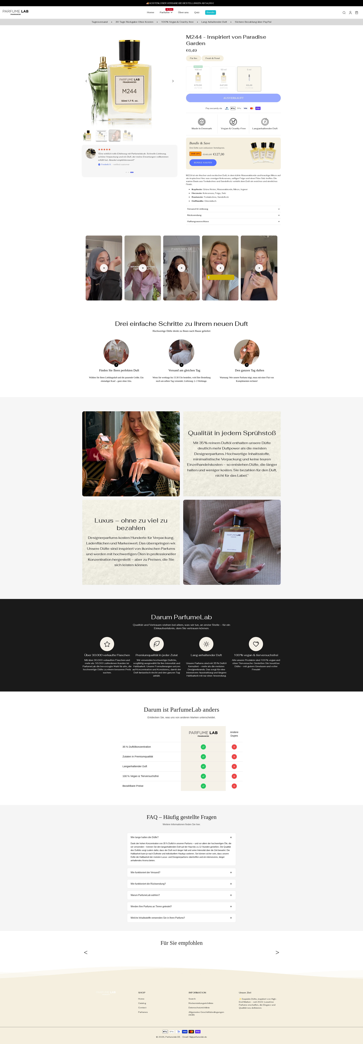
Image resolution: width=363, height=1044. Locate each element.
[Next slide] (173, 81)
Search (192, 999)
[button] (233, 98)
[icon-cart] (356, 12)
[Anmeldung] (350, 12)
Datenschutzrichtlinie (199, 1007)
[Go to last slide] (86, 81)
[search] (344, 12)
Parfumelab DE (172, 1037)
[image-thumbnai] (88, 136)
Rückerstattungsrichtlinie (201, 1003)
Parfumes (143, 1012)
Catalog (142, 1003)
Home (141, 999)
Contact (142, 1007)
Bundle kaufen (203, 163)
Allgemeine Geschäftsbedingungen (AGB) (206, 1013)
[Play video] (104, 268)
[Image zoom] (129, 81)
